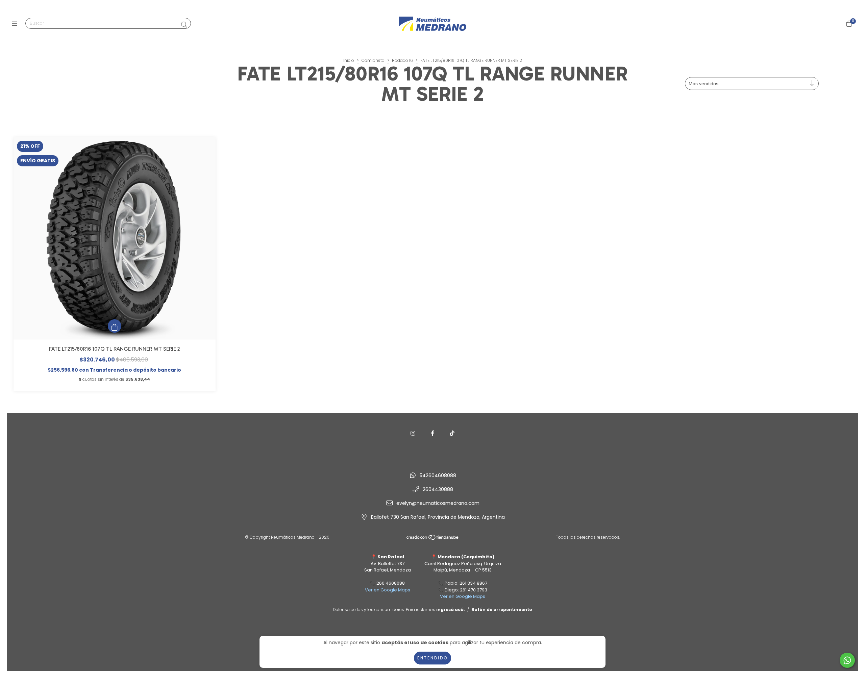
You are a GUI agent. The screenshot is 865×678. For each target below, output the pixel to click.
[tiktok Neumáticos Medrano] (452, 433)
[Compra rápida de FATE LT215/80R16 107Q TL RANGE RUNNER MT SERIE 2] (114, 326)
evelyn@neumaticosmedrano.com (437, 503)
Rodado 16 (402, 60)
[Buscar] (184, 25)
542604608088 (438, 475)
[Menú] (16, 23)
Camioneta (373, 60)
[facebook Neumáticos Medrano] (432, 433)
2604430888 (438, 489)
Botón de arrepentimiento (501, 609)
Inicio (348, 60)
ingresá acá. (450, 609)
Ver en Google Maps (387, 590)
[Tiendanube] (433, 538)
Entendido (432, 658)
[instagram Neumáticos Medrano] (413, 433)
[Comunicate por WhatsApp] (847, 660)
